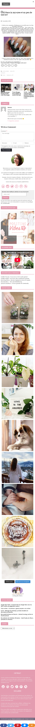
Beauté (12, 71)
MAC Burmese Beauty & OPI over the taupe (5, 93)
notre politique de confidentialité (9, 712)
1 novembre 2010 (6, 21)
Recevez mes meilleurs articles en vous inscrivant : (15, 191)
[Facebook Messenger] (12, 65)
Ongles (3, 73)
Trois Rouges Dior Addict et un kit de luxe (16, 93)
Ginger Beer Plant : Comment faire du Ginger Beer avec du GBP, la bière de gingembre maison (16, 605)
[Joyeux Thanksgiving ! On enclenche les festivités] (17, 531)
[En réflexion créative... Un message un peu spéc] (17, 403)
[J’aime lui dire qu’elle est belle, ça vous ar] (17, 435)
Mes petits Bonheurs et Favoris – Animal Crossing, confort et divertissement (17, 615)
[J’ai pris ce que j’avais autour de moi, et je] (17, 307)
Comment (4, 131)
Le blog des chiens (17, 596)
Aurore (10, 107)
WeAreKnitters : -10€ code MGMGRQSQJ (11, 282)
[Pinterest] (9, 65)
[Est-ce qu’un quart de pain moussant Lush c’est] (17, 563)
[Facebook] (2, 65)
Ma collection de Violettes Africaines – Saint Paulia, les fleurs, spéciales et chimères (17, 618)
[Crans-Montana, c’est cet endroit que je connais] (17, 467)
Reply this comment (14, 121)
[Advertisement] (17, 649)
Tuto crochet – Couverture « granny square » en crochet (15, 608)
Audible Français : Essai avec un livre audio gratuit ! (14, 277)
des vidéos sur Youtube (25, 172)
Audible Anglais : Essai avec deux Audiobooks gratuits (15, 278)
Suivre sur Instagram (23, 581)
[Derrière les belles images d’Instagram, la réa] (17, 371)
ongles (9, 75)
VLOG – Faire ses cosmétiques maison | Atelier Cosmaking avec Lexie (29, 95)
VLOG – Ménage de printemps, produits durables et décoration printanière (14, 611)
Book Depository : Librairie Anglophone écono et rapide (15, 280)
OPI (12, 75)
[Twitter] (5, 65)
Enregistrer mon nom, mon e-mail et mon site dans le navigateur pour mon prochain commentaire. (15, 146)
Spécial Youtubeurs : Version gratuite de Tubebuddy (15, 283)
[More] (15, 65)
